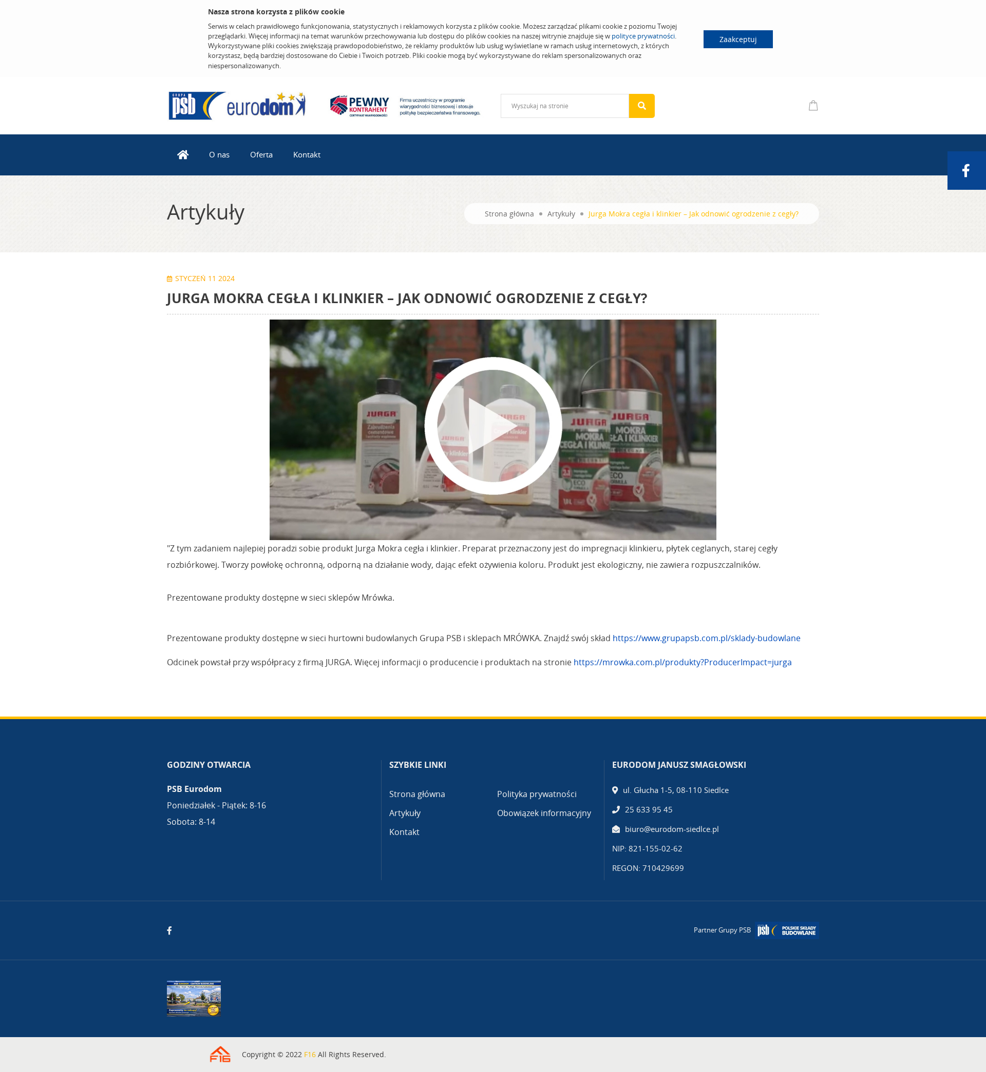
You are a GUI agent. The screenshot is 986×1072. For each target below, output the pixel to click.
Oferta (261, 154)
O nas (219, 154)
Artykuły (561, 214)
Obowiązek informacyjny (544, 813)
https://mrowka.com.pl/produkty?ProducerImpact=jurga (683, 662)
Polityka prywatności (537, 794)
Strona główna (509, 214)
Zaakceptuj (738, 39)
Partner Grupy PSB (722, 930)
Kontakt (306, 154)
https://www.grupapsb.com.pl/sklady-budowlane (707, 638)
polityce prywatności (643, 36)
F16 (310, 1054)
